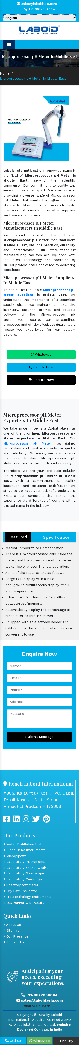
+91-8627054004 (41, 995)
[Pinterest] (46, 821)
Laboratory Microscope (24, 873)
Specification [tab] (56, 537)
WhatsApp (43, 354)
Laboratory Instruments (25, 862)
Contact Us (14, 942)
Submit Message (39, 737)
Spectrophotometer (21, 885)
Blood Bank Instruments (25, 850)
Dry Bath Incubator (21, 891)
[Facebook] (6, 821)
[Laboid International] (39, 29)
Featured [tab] (17, 537)
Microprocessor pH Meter (27, 443)
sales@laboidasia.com (38, 4)
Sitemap (12, 930)
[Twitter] (16, 821)
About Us (13, 925)
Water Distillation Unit (23, 844)
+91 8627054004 (41, 9)
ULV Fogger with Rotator (25, 903)
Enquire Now (43, 380)
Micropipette (16, 856)
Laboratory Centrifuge (23, 879)
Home (5, 73)
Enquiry (66, 1041)
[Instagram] (26, 821)
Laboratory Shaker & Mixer (27, 868)
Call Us (15, 1041)
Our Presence (16, 936)
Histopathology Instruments (28, 897)
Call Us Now (42, 367)
